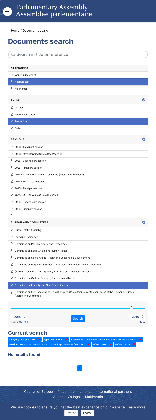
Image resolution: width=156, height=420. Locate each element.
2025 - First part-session (28, 208)
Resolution (21, 121)
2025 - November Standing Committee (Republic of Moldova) (49, 174)
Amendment (21, 88)
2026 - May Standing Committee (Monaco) (39, 153)
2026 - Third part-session (29, 146)
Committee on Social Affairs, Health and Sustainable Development (52, 257)
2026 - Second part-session (30, 160)
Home (15, 30)
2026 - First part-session (28, 167)
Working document (25, 74)
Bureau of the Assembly (28, 230)
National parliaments (75, 392)
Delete (38, 339)
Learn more (136, 407)
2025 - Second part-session (30, 202)
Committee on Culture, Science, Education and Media (45, 278)
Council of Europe (38, 392)
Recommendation (25, 114)
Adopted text (22, 81)
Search (78, 318)
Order (18, 128)
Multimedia (94, 397)
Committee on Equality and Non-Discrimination (41, 285)
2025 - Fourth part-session (30, 181)
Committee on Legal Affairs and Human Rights (41, 250)
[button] (143, 100)
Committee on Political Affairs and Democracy (41, 243)
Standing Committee (26, 236)
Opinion (19, 107)
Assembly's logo (66, 397)
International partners (114, 392)
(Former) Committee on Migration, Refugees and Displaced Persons (53, 271)
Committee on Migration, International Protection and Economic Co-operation (58, 264)
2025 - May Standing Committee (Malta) (37, 195)
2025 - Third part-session (29, 188)
